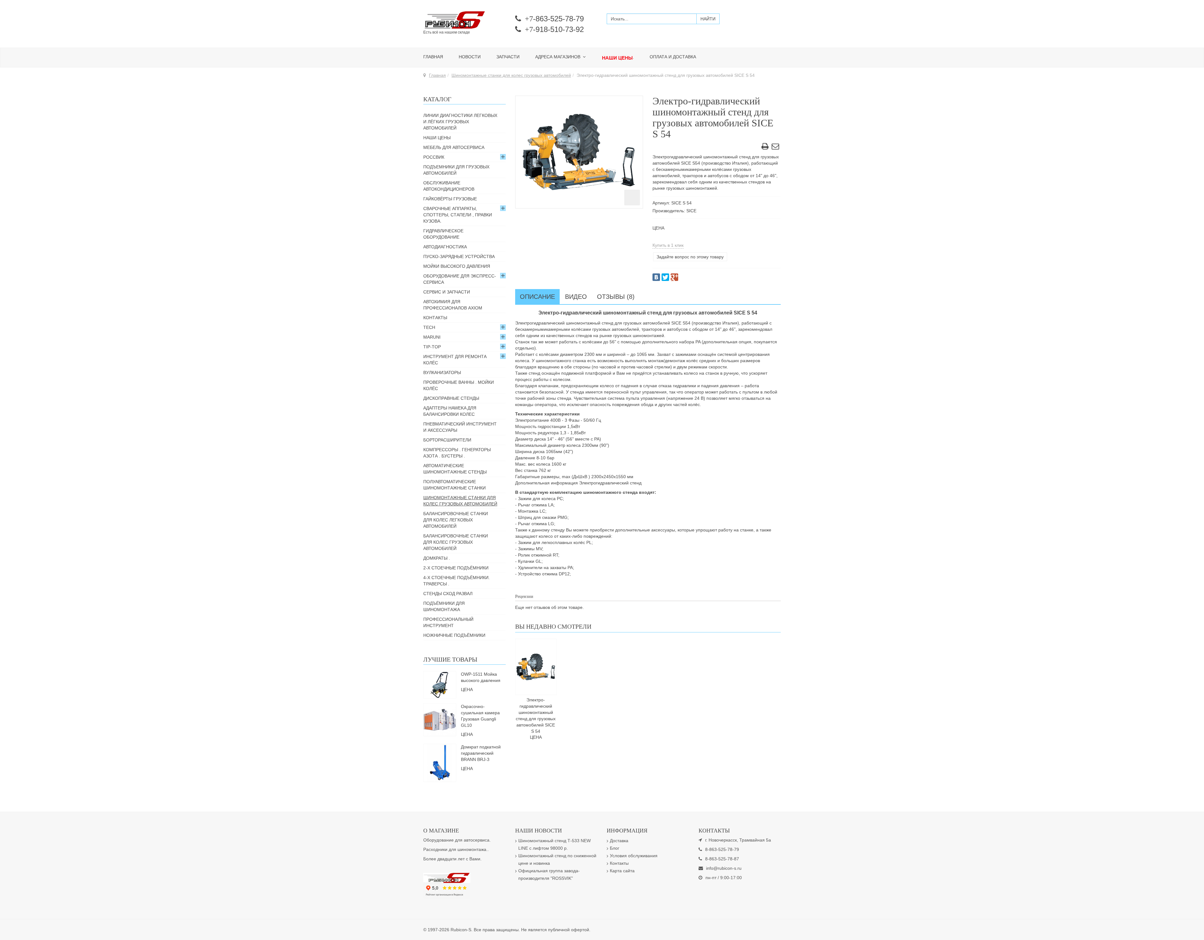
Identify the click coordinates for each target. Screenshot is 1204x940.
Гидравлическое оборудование (443, 234)
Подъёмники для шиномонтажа (444, 606)
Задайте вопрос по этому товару (690, 256)
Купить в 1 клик (668, 245)
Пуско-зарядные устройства (459, 256)
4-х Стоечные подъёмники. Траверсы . (456, 580)
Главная (433, 56)
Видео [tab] (576, 296)
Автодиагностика (445, 246)
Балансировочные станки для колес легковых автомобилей (455, 520)
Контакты (435, 317)
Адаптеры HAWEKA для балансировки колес (449, 411)
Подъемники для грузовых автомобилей (456, 170)
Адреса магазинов (558, 56)
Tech (429, 327)
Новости (470, 56)
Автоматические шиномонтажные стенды (455, 468)
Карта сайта (622, 870)
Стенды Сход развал (448, 593)
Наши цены (437, 137)
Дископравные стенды (451, 398)
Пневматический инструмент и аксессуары (460, 427)
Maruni (432, 337)
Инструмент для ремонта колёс (455, 359)
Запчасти (508, 56)
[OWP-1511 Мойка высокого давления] (440, 684)
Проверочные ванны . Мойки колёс (458, 385)
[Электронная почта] (775, 147)
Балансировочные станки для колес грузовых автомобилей (455, 542)
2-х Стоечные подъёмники (455, 567)
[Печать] (765, 147)
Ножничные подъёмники (454, 635)
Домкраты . (436, 558)
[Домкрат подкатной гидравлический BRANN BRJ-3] (439, 762)
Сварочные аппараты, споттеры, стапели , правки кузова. (457, 215)
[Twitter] (665, 277)
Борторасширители (447, 439)
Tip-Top (432, 346)
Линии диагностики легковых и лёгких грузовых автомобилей (460, 121)
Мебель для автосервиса (453, 147)
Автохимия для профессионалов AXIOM (452, 304)
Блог (614, 848)
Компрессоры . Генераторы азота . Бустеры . (457, 452)
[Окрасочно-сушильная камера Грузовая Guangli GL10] (440, 719)
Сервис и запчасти (446, 291)
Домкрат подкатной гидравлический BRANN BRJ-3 (481, 753)
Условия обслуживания (633, 855)
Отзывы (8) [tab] (616, 296)
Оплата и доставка (673, 56)
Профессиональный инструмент (448, 622)
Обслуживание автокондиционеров (448, 186)
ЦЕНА (658, 227)
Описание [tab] (537, 296)
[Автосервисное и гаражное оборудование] (464, 20)
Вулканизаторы (442, 372)
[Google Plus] (674, 277)
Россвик (433, 157)
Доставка (619, 840)
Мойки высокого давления (456, 266)
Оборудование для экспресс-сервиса (459, 279)
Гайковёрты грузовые (450, 198)
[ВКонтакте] (656, 277)
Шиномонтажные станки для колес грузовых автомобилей (511, 75)
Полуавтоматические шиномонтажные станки (454, 484)
